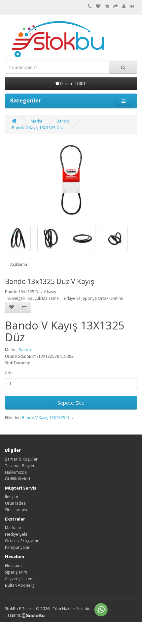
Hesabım (13, 565)
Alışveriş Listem (19, 578)
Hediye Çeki (16, 534)
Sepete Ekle (71, 402)
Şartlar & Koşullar (21, 459)
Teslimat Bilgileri (20, 465)
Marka (36, 121)
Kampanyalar (17, 547)
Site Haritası (16, 510)
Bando (62, 121)
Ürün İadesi (15, 503)
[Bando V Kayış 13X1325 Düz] (71, 180)
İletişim (11, 496)
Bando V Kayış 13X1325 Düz (38, 127)
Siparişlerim (16, 572)
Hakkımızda (16, 472)
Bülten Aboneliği (20, 585)
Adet (9, 373)
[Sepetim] (107, 6)
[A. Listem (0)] (98, 6)
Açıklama (18, 264)
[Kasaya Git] (115, 6)
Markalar (13, 527)
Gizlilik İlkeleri (17, 479)
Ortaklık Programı (21, 541)
